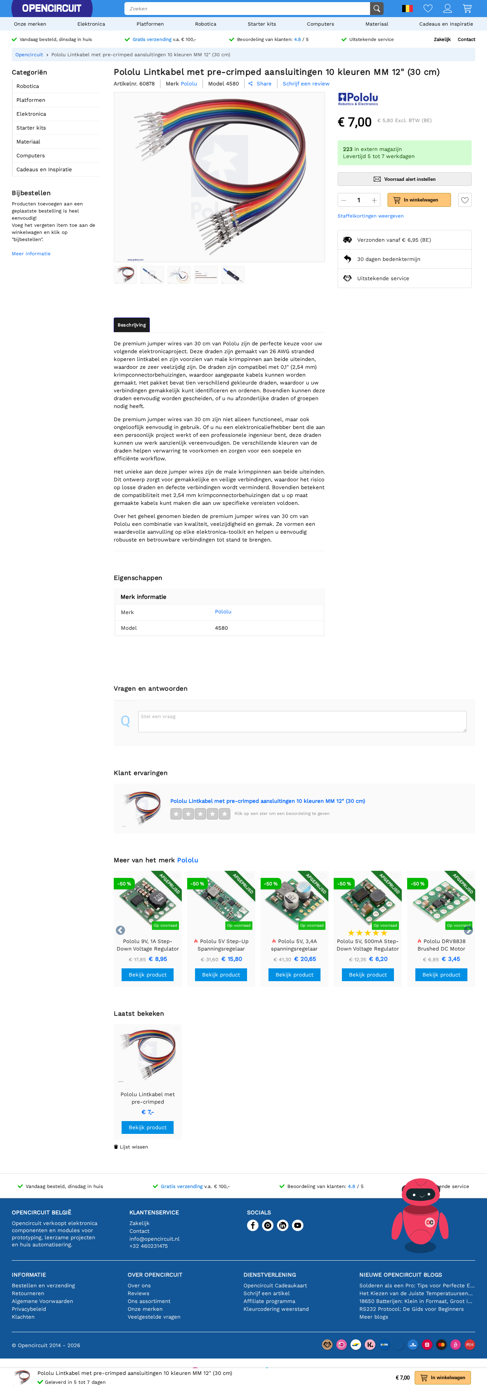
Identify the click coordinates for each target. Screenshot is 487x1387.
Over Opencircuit (155, 1274)
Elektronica (91, 24)
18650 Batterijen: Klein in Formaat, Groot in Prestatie (417, 1301)
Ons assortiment (149, 1301)
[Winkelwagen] (462, 9)
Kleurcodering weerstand (276, 1309)
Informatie (29, 1274)
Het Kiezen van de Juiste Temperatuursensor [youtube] (417, 1293)
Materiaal (376, 24)
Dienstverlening (270, 1274)
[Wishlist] (422, 9)
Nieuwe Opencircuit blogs (400, 1274)
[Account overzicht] (442, 9)
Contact (466, 39)
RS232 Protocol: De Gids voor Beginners (411, 1309)
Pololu (223, 611)
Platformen (150, 24)
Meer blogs (373, 1317)
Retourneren (28, 1293)
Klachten (23, 1317)
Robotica (205, 24)
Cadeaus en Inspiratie (446, 24)
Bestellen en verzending (43, 1285)
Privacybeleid (29, 1309)
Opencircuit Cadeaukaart (275, 1285)
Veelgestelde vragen (154, 1317)
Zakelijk (442, 39)
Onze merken (30, 24)
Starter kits (262, 24)
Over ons (139, 1285)
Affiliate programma (269, 1301)
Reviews (138, 1293)
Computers (320, 24)
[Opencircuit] (51, 8)
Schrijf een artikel (267, 1293)
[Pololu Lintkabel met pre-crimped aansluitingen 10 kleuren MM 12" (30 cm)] (125, 274)
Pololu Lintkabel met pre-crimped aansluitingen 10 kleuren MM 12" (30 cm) (267, 801)
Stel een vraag (158, 716)
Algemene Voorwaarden (42, 1301)
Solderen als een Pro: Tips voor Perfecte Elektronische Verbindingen (417, 1285)
